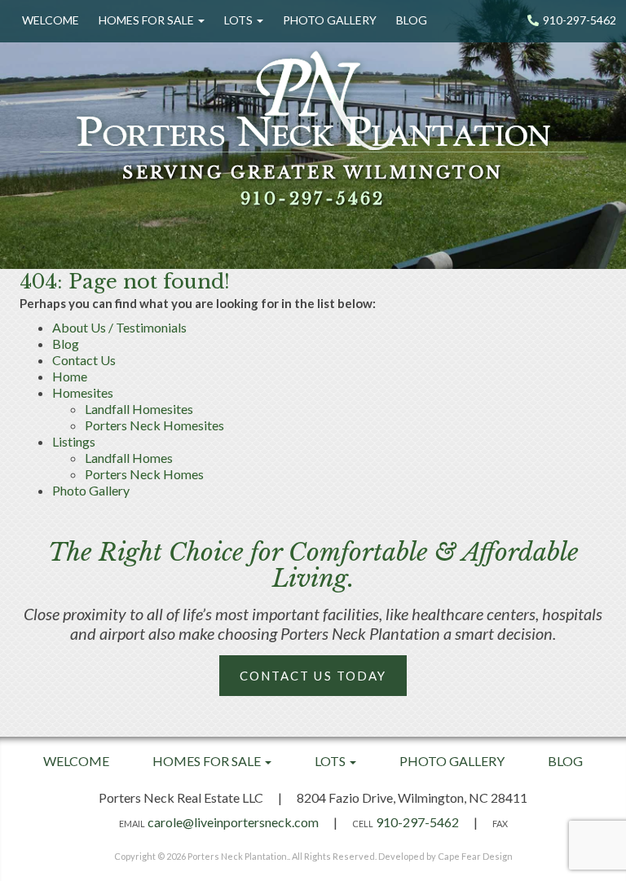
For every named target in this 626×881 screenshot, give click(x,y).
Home (69, 376)
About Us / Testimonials (119, 327)
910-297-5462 (579, 20)
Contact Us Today (313, 675)
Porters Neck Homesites (154, 425)
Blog (411, 20)
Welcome (50, 20)
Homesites (82, 392)
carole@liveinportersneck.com (233, 822)
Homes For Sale (147, 20)
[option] (313, 134)
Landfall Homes (129, 457)
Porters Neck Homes (144, 474)
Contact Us (84, 360)
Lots (239, 20)
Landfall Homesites (139, 408)
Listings (73, 441)
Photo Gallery (330, 20)
